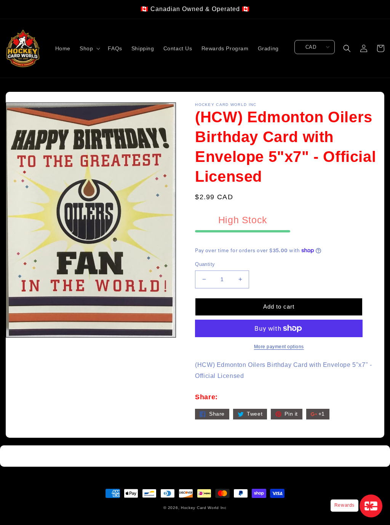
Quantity (205, 264)
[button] (89, 48)
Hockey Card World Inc (204, 508)
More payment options (279, 346)
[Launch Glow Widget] (371, 506)
